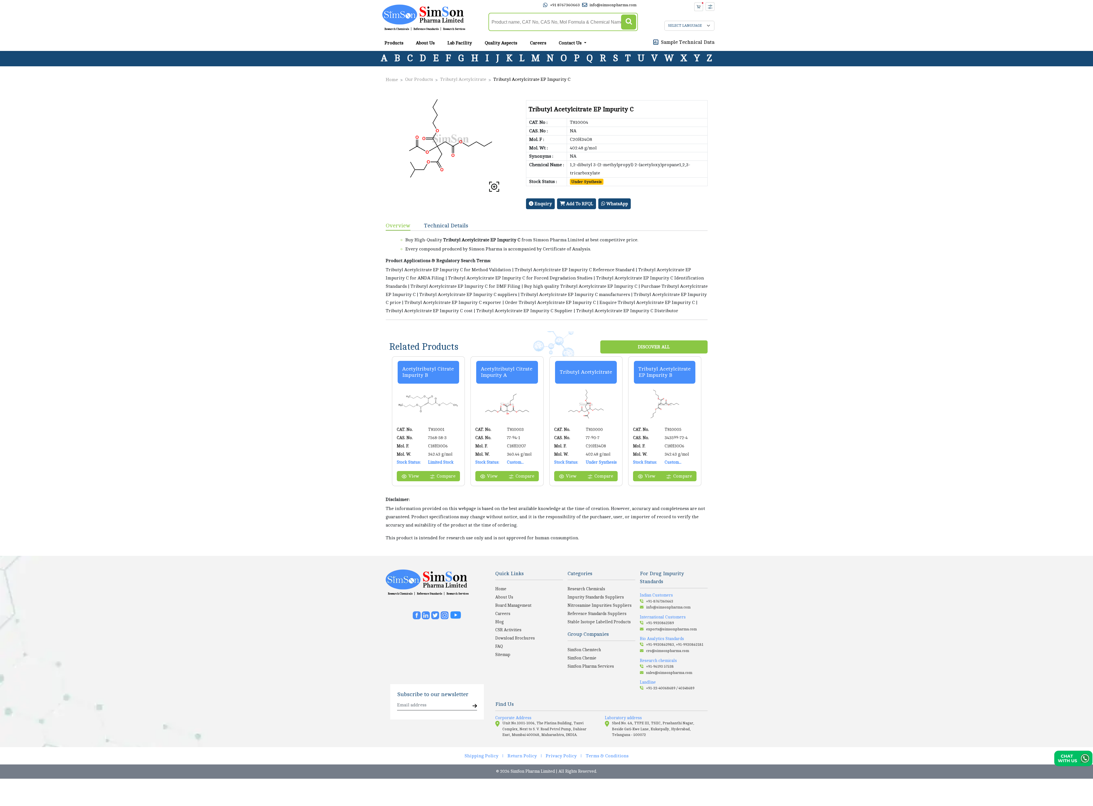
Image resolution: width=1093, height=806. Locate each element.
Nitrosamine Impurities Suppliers (600, 605)
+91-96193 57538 (660, 667)
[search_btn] (628, 22)
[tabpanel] (547, 275)
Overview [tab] (398, 225)
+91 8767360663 (565, 5)
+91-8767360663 (659, 601)
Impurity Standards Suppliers (596, 597)
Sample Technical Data (687, 42)
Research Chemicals (397, 29)
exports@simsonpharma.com (671, 629)
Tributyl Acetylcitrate (463, 79)
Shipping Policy (481, 755)
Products (394, 43)
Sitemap (502, 654)
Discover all (654, 346)
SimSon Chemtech (584, 649)
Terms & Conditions (607, 755)
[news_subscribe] (474, 706)
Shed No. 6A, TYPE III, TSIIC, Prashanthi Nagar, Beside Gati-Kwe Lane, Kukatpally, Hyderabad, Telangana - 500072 (653, 729)
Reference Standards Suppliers (597, 613)
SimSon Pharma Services (591, 666)
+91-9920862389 (660, 623)
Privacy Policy (561, 755)
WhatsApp (616, 203)
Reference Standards (426, 29)
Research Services (454, 29)
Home (392, 79)
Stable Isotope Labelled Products (599, 622)
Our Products (419, 79)
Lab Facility (459, 43)
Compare (446, 476)
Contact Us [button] (571, 43)
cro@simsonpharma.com (667, 651)
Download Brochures (515, 638)
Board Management (513, 605)
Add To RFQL (579, 203)
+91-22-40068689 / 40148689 (670, 688)
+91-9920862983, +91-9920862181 (674, 645)
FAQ (499, 646)
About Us (425, 43)
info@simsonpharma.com (612, 5)
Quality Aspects (501, 43)
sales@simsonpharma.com (669, 673)
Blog (499, 622)
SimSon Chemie (582, 658)
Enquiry (542, 203)
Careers (538, 43)
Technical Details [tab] (446, 225)
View (413, 476)
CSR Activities (508, 630)
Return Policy (522, 755)
